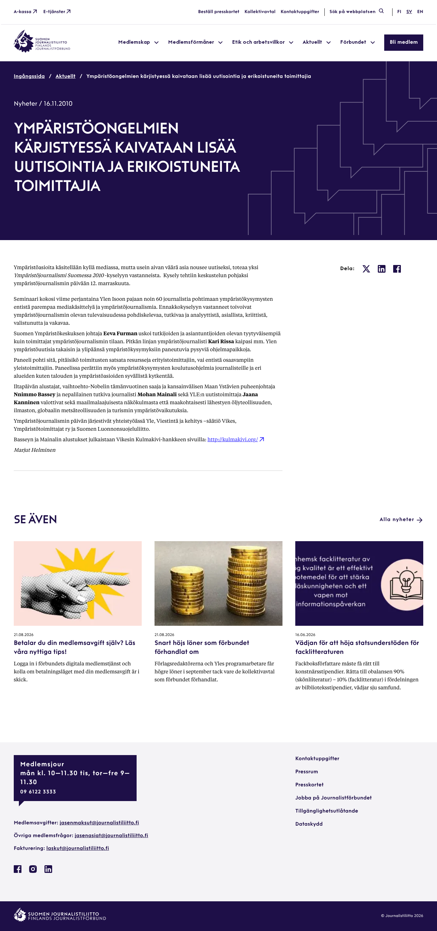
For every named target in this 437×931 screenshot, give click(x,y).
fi (399, 12)
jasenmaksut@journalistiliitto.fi (99, 823)
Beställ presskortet (218, 12)
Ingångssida (29, 76)
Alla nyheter (397, 519)
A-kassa (22, 12)
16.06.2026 (305, 635)
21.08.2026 (24, 635)
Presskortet (309, 785)
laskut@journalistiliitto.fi (77, 848)
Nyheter (25, 104)
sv (409, 12)
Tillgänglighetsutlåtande (326, 811)
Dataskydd (309, 824)
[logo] (42, 51)
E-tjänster (54, 12)
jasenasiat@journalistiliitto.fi (111, 835)
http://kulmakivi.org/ (233, 439)
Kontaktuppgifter (300, 12)
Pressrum (306, 772)
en (420, 12)
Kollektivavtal (259, 12)
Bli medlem (404, 42)
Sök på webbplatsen (353, 12)
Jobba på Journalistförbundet (333, 798)
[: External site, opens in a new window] (366, 269)
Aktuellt (65, 76)
